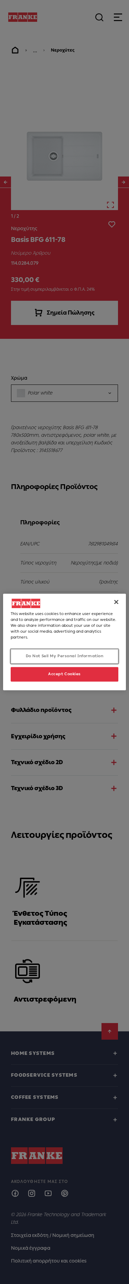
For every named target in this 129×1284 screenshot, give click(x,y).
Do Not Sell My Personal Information (65, 656)
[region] (64, 642)
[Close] (116, 601)
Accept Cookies (64, 674)
